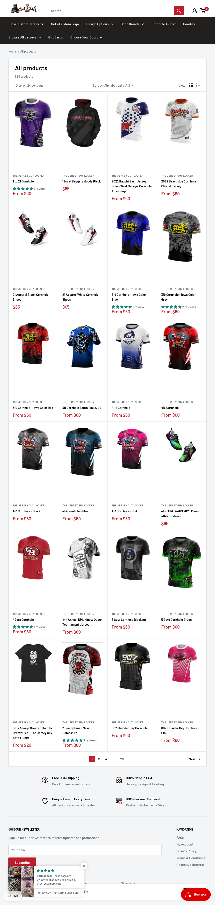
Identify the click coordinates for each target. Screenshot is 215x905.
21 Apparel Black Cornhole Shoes (31, 297)
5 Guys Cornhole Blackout (129, 619)
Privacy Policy (186, 851)
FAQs (180, 837)
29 (122, 759)
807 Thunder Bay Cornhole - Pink (180, 730)
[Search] (179, 10)
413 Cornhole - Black (27, 511)
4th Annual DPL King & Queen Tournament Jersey (82, 622)
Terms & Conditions (190, 858)
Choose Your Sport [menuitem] (84, 37)
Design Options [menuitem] (97, 24)
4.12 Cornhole (121, 408)
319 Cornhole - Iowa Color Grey (178, 297)
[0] (203, 10)
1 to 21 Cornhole (23, 181)
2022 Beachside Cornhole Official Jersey (178, 183)
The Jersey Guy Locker (29, 175)
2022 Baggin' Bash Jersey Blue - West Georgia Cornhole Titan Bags (132, 186)
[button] (84, 866)
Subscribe (22, 862)
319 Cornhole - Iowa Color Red (33, 408)
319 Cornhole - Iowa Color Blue (129, 297)
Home (12, 51)
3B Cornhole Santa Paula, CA (82, 408)
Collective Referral (190, 865)
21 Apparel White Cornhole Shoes (80, 297)
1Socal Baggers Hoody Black (81, 181)
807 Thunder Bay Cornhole (130, 728)
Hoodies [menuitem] (189, 24)
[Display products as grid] (191, 85)
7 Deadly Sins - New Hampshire (75, 730)
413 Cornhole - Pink (125, 511)
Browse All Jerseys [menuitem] (22, 37)
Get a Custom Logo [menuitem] (65, 24)
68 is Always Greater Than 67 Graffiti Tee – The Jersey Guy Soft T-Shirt (32, 733)
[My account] (195, 10)
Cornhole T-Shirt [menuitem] (163, 24)
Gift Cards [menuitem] (55, 37)
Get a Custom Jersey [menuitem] (23, 24)
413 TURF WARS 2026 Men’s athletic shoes (180, 513)
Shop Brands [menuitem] (130, 24)
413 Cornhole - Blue (75, 511)
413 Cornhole (170, 408)
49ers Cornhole (23, 619)
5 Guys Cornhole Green (176, 619)
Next (192, 759)
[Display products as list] (198, 85)
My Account (184, 844)
